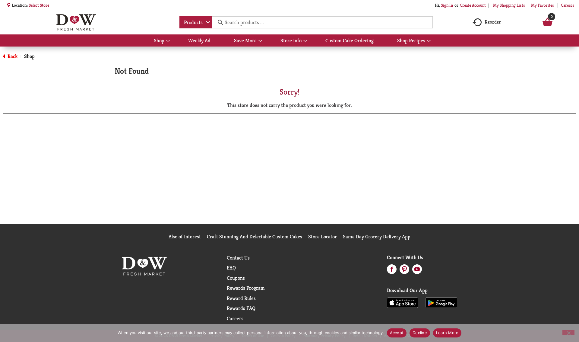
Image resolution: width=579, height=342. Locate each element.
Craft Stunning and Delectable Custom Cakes (254, 236)
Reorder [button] (493, 22)
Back (12, 56)
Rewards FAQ (241, 308)
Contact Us (238, 257)
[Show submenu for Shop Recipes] (429, 41)
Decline (420, 332)
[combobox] (195, 22)
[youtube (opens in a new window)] (417, 271)
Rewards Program (246, 288)
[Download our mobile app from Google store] (441, 302)
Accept (397, 332)
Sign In (447, 5)
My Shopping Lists (509, 5)
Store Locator (322, 236)
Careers (567, 5)
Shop (29, 56)
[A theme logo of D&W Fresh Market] (76, 22)
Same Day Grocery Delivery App (376, 236)
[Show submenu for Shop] (168, 41)
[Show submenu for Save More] (260, 41)
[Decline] (568, 332)
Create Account (473, 5)
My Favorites (542, 5)
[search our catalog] (218, 22)
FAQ (231, 267)
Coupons (236, 278)
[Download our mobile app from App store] (403, 302)
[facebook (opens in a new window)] (392, 271)
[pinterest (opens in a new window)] (404, 271)
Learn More (447, 332)
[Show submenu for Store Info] (305, 41)
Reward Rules (241, 298)
